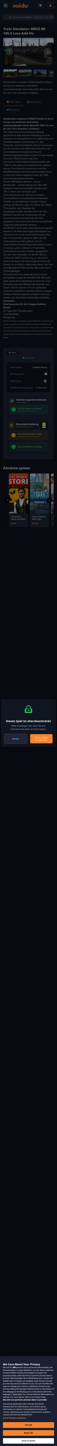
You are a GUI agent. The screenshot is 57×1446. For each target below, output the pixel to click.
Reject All (28, 1433)
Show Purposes (28, 1441)
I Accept (28, 1425)
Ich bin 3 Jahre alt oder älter (41, 738)
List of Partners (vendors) (14, 1418)
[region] (28, 1401)
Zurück (15, 738)
